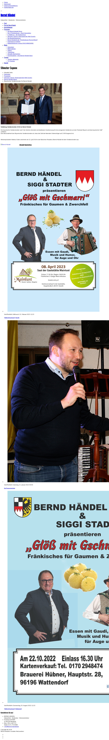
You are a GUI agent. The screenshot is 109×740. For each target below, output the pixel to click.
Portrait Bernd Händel (10, 25)
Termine (6, 57)
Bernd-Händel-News (10, 79)
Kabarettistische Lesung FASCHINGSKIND (20, 43)
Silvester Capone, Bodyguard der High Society (21, 36)
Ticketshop (10, 52)
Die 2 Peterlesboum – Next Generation (19, 33)
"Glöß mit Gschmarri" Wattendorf (13, 709)
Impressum (7, 4)
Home (6, 2)
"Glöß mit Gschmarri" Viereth (11, 317)
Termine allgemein (12, 59)
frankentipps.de (9, 7)
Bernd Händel (8, 15)
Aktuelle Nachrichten (13, 54)
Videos (9, 50)
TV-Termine (11, 61)
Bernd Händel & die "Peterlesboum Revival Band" (22, 40)
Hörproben (10, 47)
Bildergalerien (11, 49)
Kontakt (6, 63)
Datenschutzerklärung (11, 5)
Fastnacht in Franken (13, 41)
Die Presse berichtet (9, 488)
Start (5, 23)
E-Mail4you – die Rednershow (16, 35)
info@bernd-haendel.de (11, 726)
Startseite (7, 74)
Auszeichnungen (8, 27)
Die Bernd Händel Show (14, 31)
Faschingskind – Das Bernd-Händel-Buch (20, 55)
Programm (7, 29)
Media (5, 45)
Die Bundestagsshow (14, 38)
